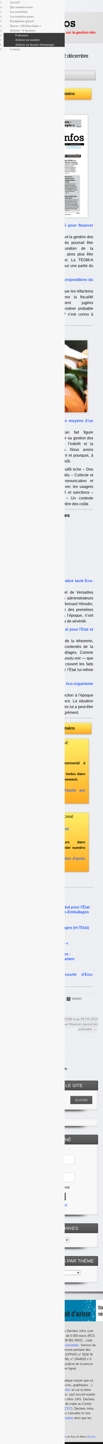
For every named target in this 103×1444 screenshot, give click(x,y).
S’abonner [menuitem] (21, 35)
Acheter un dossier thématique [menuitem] (34, 44)
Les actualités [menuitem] (19, 11)
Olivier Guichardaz (66, 1345)
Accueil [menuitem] (15, 2)
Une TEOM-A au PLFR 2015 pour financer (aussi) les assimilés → (76, 1024)
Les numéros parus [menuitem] (22, 16)
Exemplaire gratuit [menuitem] (22, 21)
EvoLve (91, 1436)
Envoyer (81, 1100)
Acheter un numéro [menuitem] (27, 40)
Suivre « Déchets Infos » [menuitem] (25, 26)
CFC (68, 1408)
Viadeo (77, 998)
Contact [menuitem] (15, 49)
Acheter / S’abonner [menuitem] (22, 30)
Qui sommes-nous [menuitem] (21, 7)
